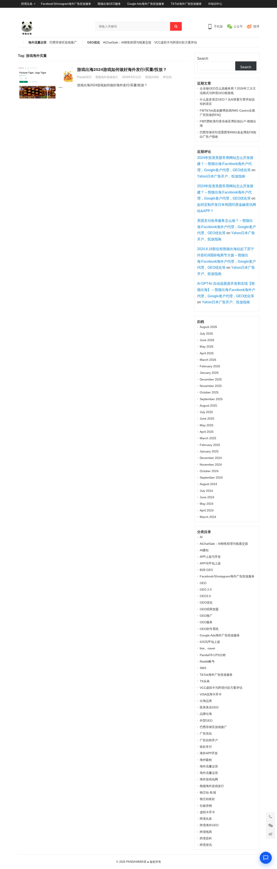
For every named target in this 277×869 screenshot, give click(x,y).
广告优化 (206, 733)
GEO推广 (206, 615)
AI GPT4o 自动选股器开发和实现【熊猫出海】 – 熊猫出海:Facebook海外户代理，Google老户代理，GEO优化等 (226, 290)
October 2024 (209, 471)
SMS (203, 668)
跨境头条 (26, 3)
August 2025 (208, 405)
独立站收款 (207, 799)
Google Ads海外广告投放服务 (145, 3)
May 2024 (206, 503)
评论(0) (167, 77)
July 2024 (206, 490)
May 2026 (206, 346)
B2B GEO (206, 570)
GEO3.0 (205, 596)
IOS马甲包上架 (210, 642)
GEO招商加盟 (209, 609)
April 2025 (207, 431)
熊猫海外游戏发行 (106, 77)
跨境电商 (206, 832)
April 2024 (207, 510)
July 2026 (206, 333)
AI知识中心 (215, 3)
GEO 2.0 (206, 589)
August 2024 (208, 484)
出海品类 (206, 701)
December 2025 (211, 379)
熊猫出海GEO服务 (109, 3)
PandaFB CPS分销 (212, 655)
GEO (203, 583)
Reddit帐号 (207, 661)
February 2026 (210, 366)
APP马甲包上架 (210, 563)
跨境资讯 (206, 845)
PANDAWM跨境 (136, 861)
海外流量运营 (37, 42)
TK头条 (205, 681)
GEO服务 (206, 622)
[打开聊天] (266, 858)
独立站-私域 (208, 792)
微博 (256, 26)
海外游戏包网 (209, 779)
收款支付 (206, 746)
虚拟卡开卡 (207, 812)
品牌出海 (206, 714)
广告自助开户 (209, 740)
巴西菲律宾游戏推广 (63, 42)
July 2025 (206, 412)
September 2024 (211, 477)
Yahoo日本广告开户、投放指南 (221, 176)
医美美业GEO (209, 707)
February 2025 (210, 445)
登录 (245, 11)
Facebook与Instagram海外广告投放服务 (66, 3)
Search (202, 58)
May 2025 (206, 425)
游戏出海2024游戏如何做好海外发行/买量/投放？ (122, 69)
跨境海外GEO (209, 825)
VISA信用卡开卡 (211, 694)
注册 (256, 11)
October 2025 (209, 392)
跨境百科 (206, 838)
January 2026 (209, 372)
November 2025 (211, 386)
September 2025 (211, 399)
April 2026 (207, 353)
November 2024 (211, 464)
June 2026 (207, 340)
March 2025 (208, 438)
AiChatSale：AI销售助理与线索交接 (127, 42)
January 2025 (209, 451)
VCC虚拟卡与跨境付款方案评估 (175, 42)
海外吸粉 (206, 760)
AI (201, 537)
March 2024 (208, 517)
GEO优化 (93, 42)
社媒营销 (206, 805)
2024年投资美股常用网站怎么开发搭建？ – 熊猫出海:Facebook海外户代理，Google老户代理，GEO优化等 (225, 164)
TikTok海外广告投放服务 (186, 3)
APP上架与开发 (210, 556)
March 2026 (208, 359)
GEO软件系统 (209, 629)
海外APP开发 (209, 753)
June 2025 (207, 418)
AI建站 (204, 550)
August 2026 (208, 327)
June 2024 (207, 497)
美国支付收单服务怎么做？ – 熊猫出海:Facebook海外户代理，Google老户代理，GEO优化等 (226, 227)
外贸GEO (206, 720)
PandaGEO (84, 77)
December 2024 (211, 458)
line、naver (207, 648)
